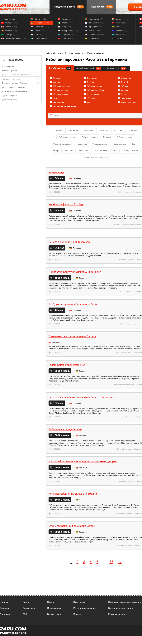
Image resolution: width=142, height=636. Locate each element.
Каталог (77, 614)
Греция (40, 30)
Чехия (94, 30)
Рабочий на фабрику (95, 90)
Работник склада (94, 86)
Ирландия (41, 38)
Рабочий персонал (9, 71)
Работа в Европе (53, 53)
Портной (124, 82)
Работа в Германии (74, 53)
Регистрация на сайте (84, 608)
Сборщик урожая (60, 94)
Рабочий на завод (60, 90)
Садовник (125, 90)
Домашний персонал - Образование (16, 75)
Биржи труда (54, 614)
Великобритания (15, 38)
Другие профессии (9, 100)
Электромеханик (128, 102)
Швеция (94, 38)
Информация (54, 608)
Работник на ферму (61, 86)
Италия (67, 23)
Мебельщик (125, 78)
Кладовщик (91, 78)
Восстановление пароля (120, 608)
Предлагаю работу (68, 6)
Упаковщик (125, 98)
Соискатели (29, 608)
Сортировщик (92, 94)
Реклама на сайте (117, 614)
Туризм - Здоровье (9, 96)
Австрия (11, 23)
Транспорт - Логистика (11, 79)
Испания (68, 19)
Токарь (55, 98)
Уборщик (90, 98)
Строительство (8, 66)
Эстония (122, 38)
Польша (68, 38)
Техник (123, 94)
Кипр (66, 27)
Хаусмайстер (58, 102)
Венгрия (41, 19)
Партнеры (5, 614)
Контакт (27, 602)
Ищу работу (101, 6)
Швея (89, 102)
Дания (39, 34)
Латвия (121, 23)
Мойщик (56, 82)
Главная (4, 602)
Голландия (42, 27)
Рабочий (124, 86)
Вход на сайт (80, 602)
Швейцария (96, 34)
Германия (42, 23)
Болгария (11, 34)
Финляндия (96, 23)
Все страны (10, 19)
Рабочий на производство (64, 106)
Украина (122, 34)
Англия (11, 27)
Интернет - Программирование (14, 91)
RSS (25, 614)
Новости (51, 602)
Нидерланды (70, 30)
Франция (95, 27)
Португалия (96, 19)
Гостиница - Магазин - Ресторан (14, 83)
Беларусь (122, 19)
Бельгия (11, 30)
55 (111, 562)
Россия (121, 30)
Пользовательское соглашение (124, 602)
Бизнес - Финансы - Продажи (13, 87)
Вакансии (5, 608)
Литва (121, 27)
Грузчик (56, 78)
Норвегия (68, 34)
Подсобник (91, 82)
